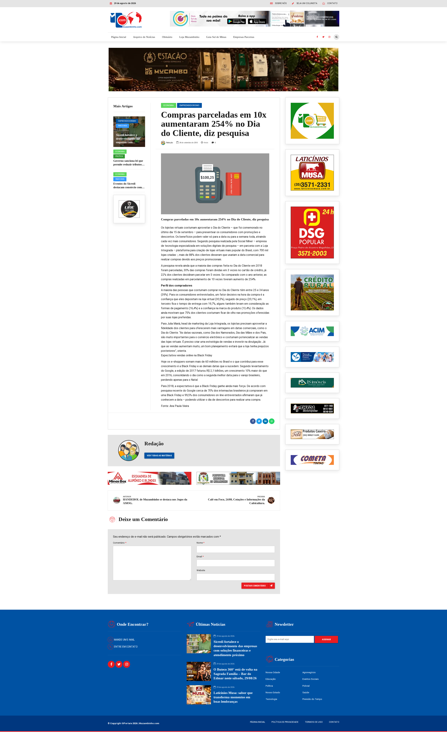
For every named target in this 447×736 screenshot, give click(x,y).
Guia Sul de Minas (216, 37)
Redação (169, 143)
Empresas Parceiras (243, 37)
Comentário (119, 542)
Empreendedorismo (127, 121)
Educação (271, 679)
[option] (215, 183)
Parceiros (122, 126)
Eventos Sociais (310, 679)
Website (201, 570)
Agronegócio (309, 672)
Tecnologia (271, 699)
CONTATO (334, 722)
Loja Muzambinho (189, 37)
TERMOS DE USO (314, 722)
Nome (200, 542)
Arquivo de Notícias (144, 37)
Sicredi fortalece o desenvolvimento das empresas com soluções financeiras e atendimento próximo (128, 142)
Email (200, 556)
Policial (306, 686)
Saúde (305, 692)
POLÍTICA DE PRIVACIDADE (285, 722)
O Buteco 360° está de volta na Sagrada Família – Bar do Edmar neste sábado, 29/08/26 (235, 674)
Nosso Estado (273, 692)
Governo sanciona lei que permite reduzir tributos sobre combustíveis (128, 164)
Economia (119, 151)
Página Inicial (118, 37)
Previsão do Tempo (312, 699)
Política (119, 156)
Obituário (167, 37)
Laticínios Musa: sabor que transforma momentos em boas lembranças (233, 697)
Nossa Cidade (273, 672)
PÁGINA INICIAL (257, 722)
